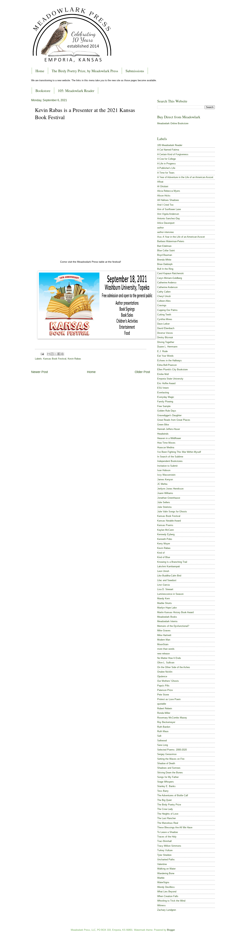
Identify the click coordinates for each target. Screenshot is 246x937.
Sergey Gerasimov (167, 754)
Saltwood (162, 740)
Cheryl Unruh (164, 296)
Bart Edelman (164, 246)
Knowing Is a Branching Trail (172, 562)
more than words (166, 649)
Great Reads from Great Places (173, 420)
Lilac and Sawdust (166, 580)
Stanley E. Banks (166, 786)
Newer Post (39, 372)
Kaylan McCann (165, 530)
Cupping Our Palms (167, 310)
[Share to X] (55, 354)
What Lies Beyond (166, 891)
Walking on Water (166, 868)
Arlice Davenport (166, 223)
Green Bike (163, 424)
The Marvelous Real (167, 823)
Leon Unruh (163, 571)
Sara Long (162, 745)
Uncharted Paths (166, 859)
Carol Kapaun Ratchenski (170, 273)
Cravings (161, 305)
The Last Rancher (166, 818)
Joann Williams (165, 493)
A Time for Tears (166, 172)
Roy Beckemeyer (166, 722)
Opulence (162, 676)
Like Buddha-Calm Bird (169, 575)
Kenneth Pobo (164, 539)
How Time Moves (166, 442)
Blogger (171, 930)
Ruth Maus (163, 731)
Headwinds (163, 433)
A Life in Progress (166, 163)
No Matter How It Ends (169, 658)
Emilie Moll (163, 374)
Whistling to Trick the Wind (171, 900)
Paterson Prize (165, 690)
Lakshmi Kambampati (168, 566)
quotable (161, 703)
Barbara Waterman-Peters (170, 241)
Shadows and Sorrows (168, 768)
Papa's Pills (163, 685)
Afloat (160, 181)
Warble (160, 878)
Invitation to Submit (167, 465)
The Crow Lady (165, 809)
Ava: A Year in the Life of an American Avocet (181, 236)
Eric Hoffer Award (166, 383)
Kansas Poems (165, 525)
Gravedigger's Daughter (169, 415)
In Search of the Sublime (170, 456)
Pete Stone (163, 694)
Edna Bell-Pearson (167, 365)
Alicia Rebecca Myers (168, 191)
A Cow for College (166, 159)
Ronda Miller (163, 713)
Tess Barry (163, 791)
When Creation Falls (167, 896)
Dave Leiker (163, 323)
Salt (159, 735)
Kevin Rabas (74, 358)
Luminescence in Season (170, 594)
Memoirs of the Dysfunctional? (173, 626)
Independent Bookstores (170, 461)
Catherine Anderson (167, 287)
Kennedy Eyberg (166, 534)
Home (39, 70)
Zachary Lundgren (166, 910)
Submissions (135, 70)
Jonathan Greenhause (168, 497)
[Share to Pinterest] (62, 354)
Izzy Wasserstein (166, 474)
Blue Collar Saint (166, 250)
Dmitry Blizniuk (165, 337)
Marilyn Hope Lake (167, 607)
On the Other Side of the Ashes (173, 667)
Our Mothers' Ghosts (168, 681)
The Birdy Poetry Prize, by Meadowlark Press (85, 70)
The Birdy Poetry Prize (169, 804)
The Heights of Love (167, 813)
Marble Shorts (164, 603)
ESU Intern (163, 388)
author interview (165, 232)
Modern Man (163, 639)
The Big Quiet (164, 800)
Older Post (142, 372)
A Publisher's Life (166, 168)
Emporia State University (170, 378)
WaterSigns (163, 882)
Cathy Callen (164, 291)
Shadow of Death (166, 763)
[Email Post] (42, 353)
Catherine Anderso (166, 282)
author (160, 227)
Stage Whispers (165, 781)
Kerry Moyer (163, 543)
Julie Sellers (163, 502)
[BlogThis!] (52, 354)
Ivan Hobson (163, 470)
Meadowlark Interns (167, 621)
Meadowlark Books (167, 616)
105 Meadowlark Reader (169, 145)
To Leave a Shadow (167, 832)
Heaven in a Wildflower (169, 438)
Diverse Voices (165, 333)
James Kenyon (165, 479)
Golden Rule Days (166, 410)
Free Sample (164, 406)
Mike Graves (164, 630)
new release (163, 653)
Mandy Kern (163, 598)
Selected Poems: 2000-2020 (172, 749)
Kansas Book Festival (54, 358)
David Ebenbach (165, 328)
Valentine (162, 864)
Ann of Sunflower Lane (169, 209)
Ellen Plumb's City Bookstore (172, 369)
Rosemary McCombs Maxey (172, 717)
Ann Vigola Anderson (168, 214)
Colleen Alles (164, 301)
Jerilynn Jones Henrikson (170, 488)
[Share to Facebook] (59, 354)
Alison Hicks (163, 195)
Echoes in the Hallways (169, 360)
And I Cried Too (165, 204)
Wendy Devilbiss (166, 887)
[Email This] (48, 354)
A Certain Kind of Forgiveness (172, 154)
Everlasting (163, 392)
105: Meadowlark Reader (76, 90)
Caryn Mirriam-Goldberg (169, 278)
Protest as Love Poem (169, 699)
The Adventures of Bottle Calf (172, 795)
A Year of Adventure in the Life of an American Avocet (185, 177)
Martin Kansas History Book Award (175, 612)
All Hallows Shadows (168, 200)
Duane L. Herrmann (167, 346)
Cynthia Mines (164, 319)
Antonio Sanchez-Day (168, 218)
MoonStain (162, 644)
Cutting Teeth (164, 314)
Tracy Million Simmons (169, 845)
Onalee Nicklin (164, 671)
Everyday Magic (165, 397)
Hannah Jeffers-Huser (168, 429)
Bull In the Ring (165, 269)
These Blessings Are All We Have (174, 827)
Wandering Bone (165, 873)
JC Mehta (162, 484)
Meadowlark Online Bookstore (172, 123)
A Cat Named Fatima (168, 149)
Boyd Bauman (164, 255)
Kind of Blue (163, 557)
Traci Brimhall (164, 841)
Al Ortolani (162, 186)
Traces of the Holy (166, 836)
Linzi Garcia (163, 584)
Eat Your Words (165, 355)
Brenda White (164, 259)
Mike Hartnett (164, 635)
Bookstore (42, 90)
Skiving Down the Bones (170, 772)
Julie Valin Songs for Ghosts (172, 511)
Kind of (161, 552)
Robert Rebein (164, 708)
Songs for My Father (168, 777)
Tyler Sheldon (164, 855)
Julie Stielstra (164, 507)
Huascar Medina (165, 447)
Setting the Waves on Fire (170, 759)
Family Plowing (165, 401)
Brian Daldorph (165, 264)
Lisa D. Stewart (165, 589)
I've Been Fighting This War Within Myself (179, 452)
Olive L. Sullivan (165, 662)
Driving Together (165, 342)
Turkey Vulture (165, 850)
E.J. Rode (162, 351)
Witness (161, 905)
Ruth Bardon (163, 726)
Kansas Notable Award (169, 520)
